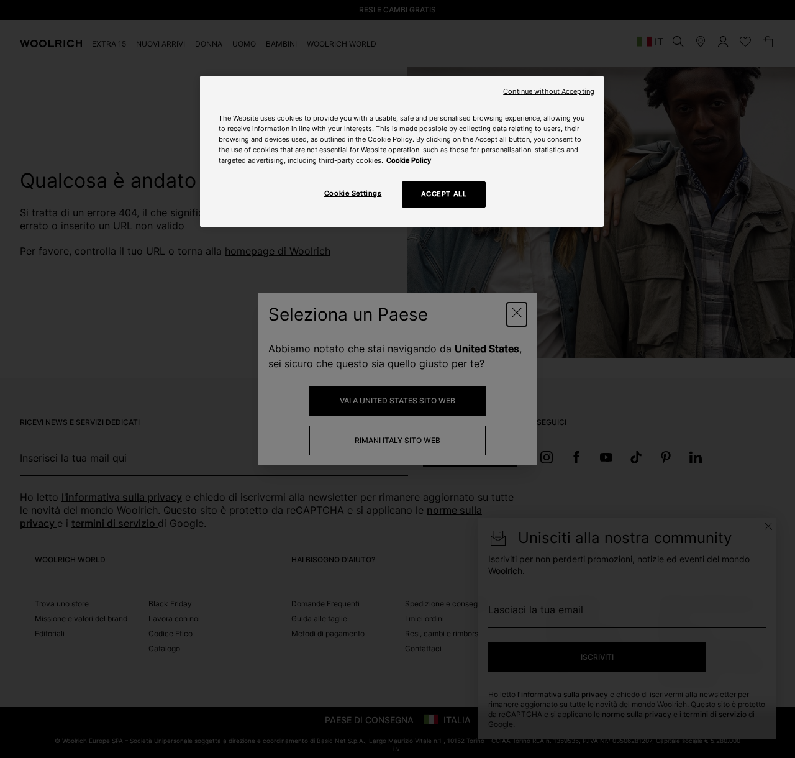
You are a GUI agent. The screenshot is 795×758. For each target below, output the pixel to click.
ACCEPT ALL (444, 194)
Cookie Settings (353, 193)
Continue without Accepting (548, 92)
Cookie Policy (408, 160)
